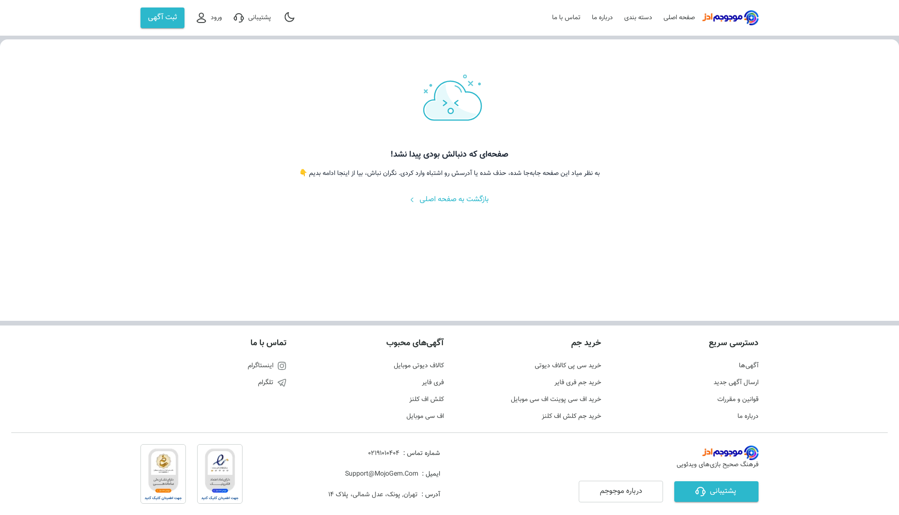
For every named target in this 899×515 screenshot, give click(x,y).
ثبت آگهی (162, 17)
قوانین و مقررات (738, 399)
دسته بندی (638, 18)
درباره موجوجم (621, 491)
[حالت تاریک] (290, 18)
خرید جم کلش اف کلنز (571, 416)
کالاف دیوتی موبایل (419, 366)
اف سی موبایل (425, 416)
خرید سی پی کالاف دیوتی (568, 366)
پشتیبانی (259, 18)
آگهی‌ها (749, 366)
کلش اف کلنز (426, 399)
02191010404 (383, 453)
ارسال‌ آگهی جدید (736, 382)
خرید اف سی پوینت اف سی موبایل (556, 399)
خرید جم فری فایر (577, 382)
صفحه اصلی (679, 18)
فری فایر (433, 382)
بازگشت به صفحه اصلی (454, 199)
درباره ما (602, 18)
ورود (216, 18)
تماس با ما (566, 18)
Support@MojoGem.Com (381, 474)
